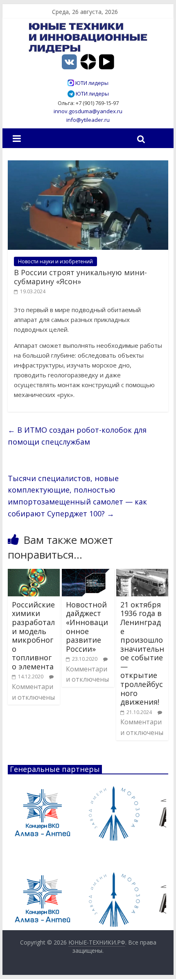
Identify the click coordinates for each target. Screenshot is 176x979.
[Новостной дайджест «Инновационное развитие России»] (88, 573)
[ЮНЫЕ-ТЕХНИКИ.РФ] (88, 27)
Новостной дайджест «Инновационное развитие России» (87, 627)
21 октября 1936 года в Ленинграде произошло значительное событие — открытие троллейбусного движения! (142, 653)
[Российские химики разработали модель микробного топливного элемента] (34, 573)
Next (157, 813)
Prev (18, 813)
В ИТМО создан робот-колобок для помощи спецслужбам (77, 436)
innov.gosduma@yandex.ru (88, 111)
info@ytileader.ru (88, 119)
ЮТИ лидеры (91, 83)
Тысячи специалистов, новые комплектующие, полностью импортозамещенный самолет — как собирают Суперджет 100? (77, 495)
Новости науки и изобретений (55, 261)
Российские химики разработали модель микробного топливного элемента (33, 635)
